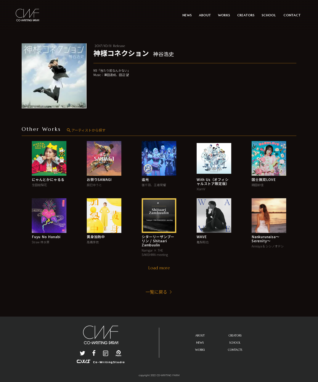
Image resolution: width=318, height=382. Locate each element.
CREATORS (235, 335)
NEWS (200, 342)
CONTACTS (235, 349)
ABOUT (200, 335)
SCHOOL (235, 342)
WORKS (200, 349)
